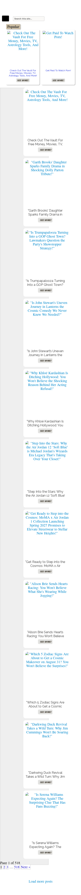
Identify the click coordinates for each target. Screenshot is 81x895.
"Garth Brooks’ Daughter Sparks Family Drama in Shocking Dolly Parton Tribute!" (45, 216)
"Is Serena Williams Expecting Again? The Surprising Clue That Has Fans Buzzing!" (45, 849)
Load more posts (40, 881)
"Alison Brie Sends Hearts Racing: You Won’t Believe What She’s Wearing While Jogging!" (45, 638)
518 (16, 866)
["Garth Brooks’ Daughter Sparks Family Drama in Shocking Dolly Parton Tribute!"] (47, 168)
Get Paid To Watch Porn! (58, 70)
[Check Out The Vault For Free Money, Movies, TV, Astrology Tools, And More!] (22, 41)
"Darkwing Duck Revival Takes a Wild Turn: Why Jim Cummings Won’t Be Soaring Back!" (45, 778)
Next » (25, 866)
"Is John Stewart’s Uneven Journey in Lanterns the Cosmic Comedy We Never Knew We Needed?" (45, 357)
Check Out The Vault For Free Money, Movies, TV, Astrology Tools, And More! (23, 73)
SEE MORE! (23, 80)
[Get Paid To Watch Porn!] (58, 35)
